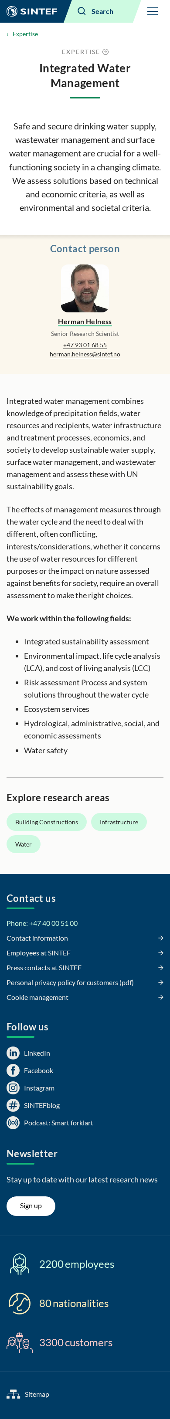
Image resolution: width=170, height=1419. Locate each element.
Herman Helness (85, 321)
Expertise (25, 33)
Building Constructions (46, 822)
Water (23, 844)
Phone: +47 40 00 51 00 (42, 923)
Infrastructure (119, 822)
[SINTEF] (32, 11)
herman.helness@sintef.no (85, 354)
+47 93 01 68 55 (85, 345)
